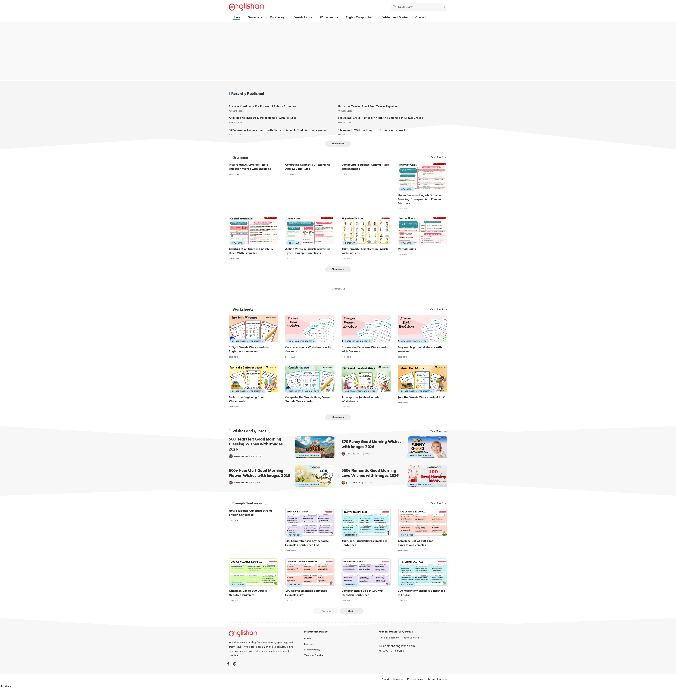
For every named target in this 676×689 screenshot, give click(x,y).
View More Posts (438, 157)
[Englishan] (246, 7)
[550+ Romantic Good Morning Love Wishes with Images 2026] (427, 476)
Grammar (240, 157)
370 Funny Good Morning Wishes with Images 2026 (372, 444)
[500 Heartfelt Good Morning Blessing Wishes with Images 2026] (314, 447)
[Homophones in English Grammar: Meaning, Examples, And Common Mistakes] (422, 176)
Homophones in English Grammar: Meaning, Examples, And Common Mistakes (420, 199)
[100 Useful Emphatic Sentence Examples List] (309, 572)
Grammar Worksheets (301, 341)
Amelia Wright (241, 456)
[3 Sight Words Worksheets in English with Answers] (253, 328)
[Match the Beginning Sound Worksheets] (253, 378)
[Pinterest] (234, 664)
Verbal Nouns (407, 249)
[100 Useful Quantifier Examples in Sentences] (366, 522)
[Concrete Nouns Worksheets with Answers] (309, 328)
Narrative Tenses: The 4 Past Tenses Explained (368, 106)
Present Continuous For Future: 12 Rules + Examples (262, 106)
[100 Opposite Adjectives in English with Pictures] (366, 230)
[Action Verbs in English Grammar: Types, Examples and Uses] (309, 230)
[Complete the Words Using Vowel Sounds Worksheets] (309, 378)
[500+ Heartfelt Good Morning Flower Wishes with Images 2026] (314, 476)
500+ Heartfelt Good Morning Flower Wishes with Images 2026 (259, 473)
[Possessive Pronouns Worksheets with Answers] (366, 328)
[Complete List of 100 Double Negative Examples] (253, 572)
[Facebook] (228, 664)
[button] (338, 144)
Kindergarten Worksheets (247, 341)
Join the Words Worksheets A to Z (421, 397)
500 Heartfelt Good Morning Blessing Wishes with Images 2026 (256, 444)
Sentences (295, 535)
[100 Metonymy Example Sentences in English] (422, 572)
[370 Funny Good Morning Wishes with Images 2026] (427, 447)
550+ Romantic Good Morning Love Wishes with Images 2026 (370, 473)
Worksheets (243, 309)
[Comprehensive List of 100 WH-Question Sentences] (366, 572)
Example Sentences (247, 503)
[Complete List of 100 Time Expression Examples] (422, 522)
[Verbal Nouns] (422, 230)
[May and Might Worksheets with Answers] (422, 328)
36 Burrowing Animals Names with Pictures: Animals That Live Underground (278, 130)
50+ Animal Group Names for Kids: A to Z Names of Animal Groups (380, 117)
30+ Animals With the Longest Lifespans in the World (372, 130)
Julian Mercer (353, 482)
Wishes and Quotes (249, 431)
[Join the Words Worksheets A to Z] (422, 378)
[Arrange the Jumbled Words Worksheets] (366, 378)
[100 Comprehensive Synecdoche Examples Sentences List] (309, 522)
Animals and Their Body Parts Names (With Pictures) (263, 117)
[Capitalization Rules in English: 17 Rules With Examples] (253, 230)
